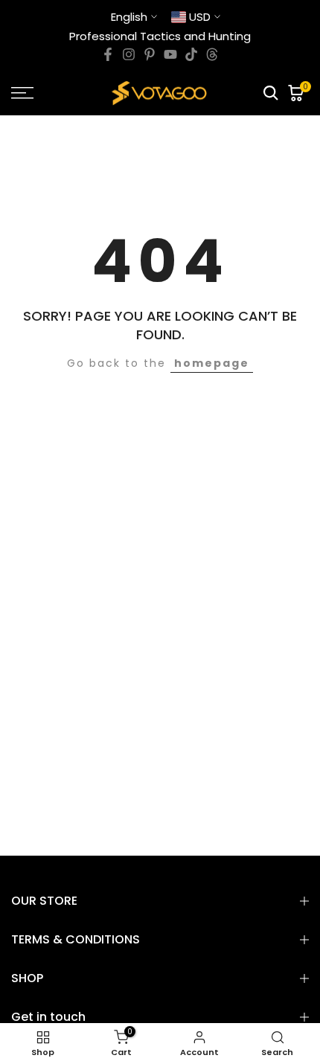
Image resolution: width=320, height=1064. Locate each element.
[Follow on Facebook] (108, 54)
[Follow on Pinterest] (149, 54)
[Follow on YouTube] (170, 54)
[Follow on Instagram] (128, 54)
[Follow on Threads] (212, 54)
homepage (211, 363)
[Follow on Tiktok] (191, 54)
